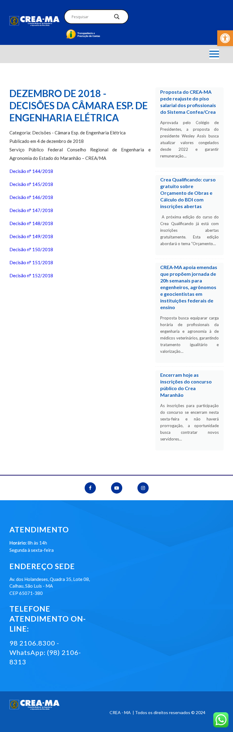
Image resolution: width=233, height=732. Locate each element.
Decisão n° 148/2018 (31, 223)
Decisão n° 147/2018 (31, 210)
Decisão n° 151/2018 (31, 262)
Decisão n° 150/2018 (31, 249)
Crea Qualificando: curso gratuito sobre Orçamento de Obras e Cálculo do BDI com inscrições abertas (188, 193)
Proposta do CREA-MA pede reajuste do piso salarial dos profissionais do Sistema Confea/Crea (188, 102)
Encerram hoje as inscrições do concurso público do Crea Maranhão (186, 385)
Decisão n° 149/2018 (31, 236)
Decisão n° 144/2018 (31, 171)
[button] (225, 38)
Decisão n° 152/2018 (31, 275)
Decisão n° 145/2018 (31, 184)
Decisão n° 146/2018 (31, 197)
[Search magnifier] (117, 18)
